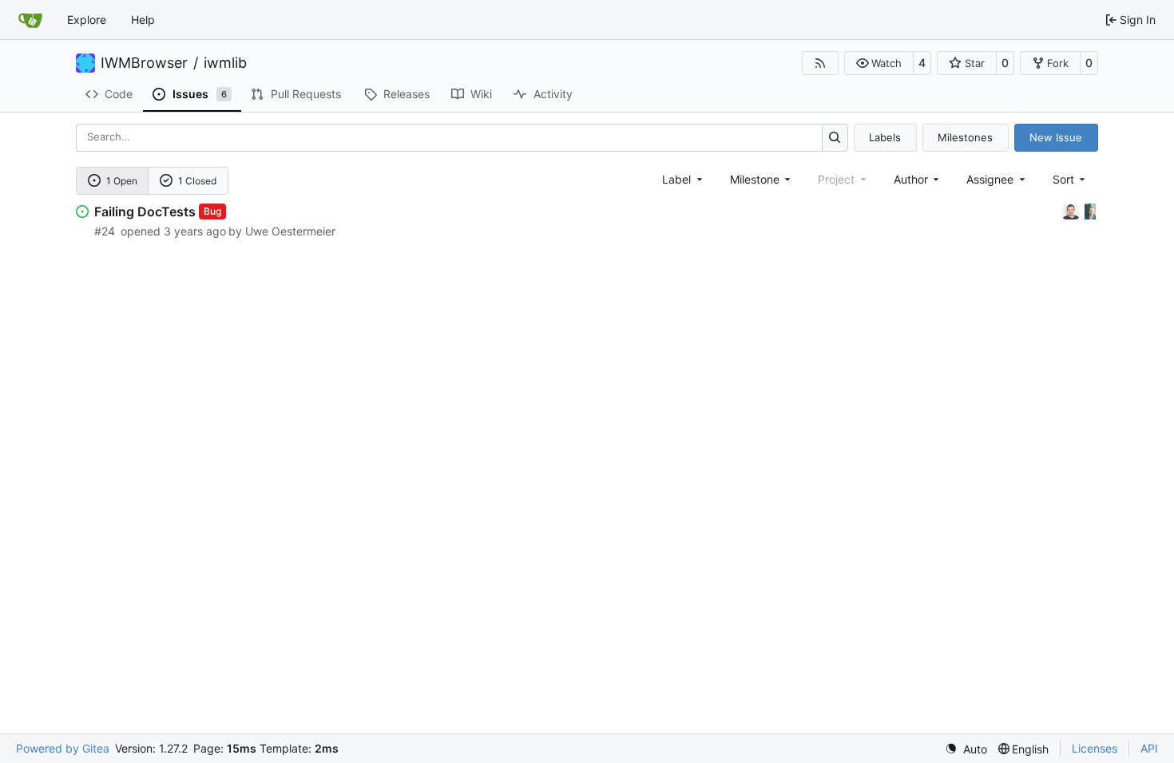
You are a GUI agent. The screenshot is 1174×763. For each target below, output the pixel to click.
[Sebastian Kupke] (1072, 210)
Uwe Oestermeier (290, 231)
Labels (885, 137)
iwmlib (225, 63)
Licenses (1094, 748)
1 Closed (197, 181)
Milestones (965, 137)
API (1149, 748)
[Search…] (835, 138)
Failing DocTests (145, 211)
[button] (879, 63)
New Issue (1055, 137)
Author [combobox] (911, 179)
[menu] (1070, 179)
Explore (86, 19)
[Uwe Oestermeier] (1090, 210)
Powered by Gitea (62, 748)
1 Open (121, 181)
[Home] (30, 20)
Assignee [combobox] (989, 179)
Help (143, 19)
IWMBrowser (144, 63)
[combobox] (684, 179)
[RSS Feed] (820, 63)
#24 (104, 231)
